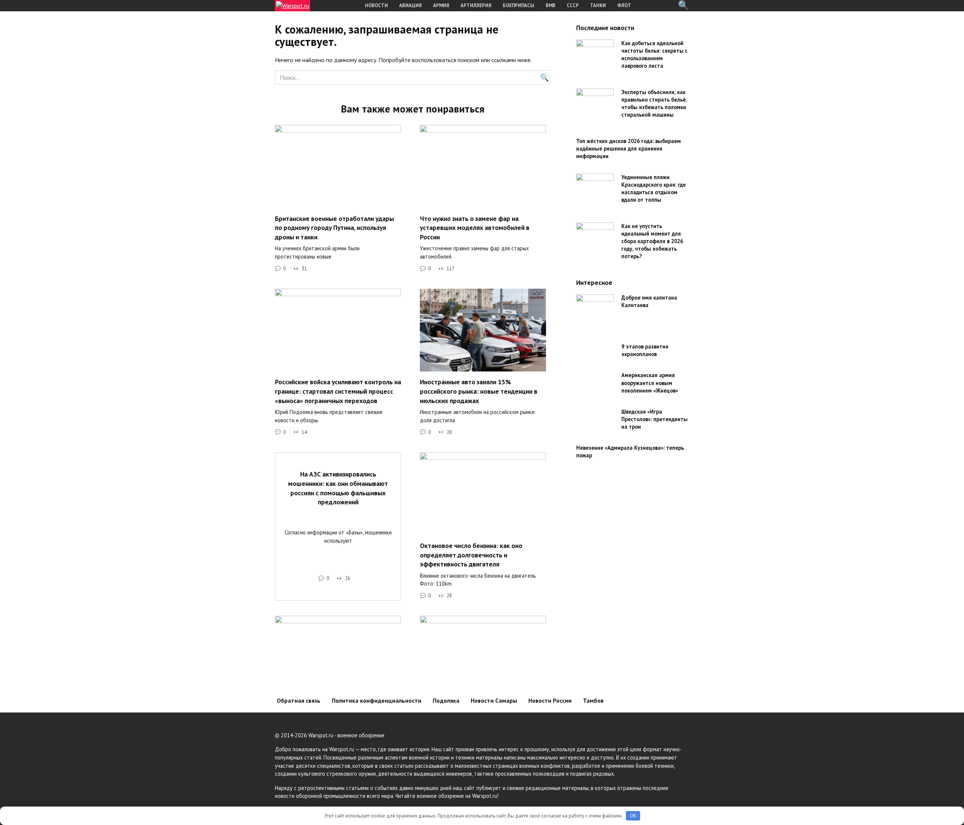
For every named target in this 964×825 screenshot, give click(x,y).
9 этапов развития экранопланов (644, 350)
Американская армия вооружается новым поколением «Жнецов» (649, 383)
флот (624, 5)
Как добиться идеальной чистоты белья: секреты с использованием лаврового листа (654, 54)
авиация (410, 5)
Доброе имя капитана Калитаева (649, 301)
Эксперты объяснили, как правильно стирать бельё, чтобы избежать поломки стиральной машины (654, 103)
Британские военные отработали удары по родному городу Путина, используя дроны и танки (334, 227)
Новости (376, 5)
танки (598, 5)
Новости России (550, 700)
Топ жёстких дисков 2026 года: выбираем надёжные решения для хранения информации (628, 148)
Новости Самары (494, 700)
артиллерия (476, 5)
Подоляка (446, 700)
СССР (573, 5)
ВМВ (550, 5)
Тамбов (593, 700)
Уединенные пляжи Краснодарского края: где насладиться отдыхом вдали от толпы (653, 188)
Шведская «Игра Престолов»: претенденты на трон (654, 419)
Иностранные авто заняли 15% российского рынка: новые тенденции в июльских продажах (478, 391)
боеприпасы (518, 5)
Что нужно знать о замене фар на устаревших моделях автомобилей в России (474, 227)
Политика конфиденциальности (376, 700)
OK (633, 816)
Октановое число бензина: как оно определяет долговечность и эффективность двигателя (471, 554)
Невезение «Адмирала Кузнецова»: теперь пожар (630, 451)
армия (441, 5)
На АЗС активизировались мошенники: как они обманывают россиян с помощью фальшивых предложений (338, 488)
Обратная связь (298, 700)
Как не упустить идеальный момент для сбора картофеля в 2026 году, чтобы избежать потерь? (652, 241)
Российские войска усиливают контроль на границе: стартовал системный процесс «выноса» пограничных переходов (338, 391)
